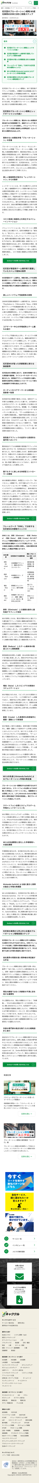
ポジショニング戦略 (24, 1425)
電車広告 (23, 1400)
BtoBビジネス (6, 1335)
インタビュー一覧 (18, 1245)
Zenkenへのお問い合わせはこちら (18, 261)
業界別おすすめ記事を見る (10, 1325)
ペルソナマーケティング (9, 1438)
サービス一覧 (17, 1239)
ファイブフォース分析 (8, 1415)
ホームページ (27, 1378)
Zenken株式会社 (22, 1473)
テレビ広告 (19, 1403)
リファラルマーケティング (10, 1373)
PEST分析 (14, 1412)
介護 (25, 1348)
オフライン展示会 (19, 1398)
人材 (21, 1340)
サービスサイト (22, 1380)
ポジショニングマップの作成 (12, 757)
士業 (10, 1345)
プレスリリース (6, 1386)
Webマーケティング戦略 (9, 1436)
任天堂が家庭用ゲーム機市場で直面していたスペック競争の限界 (20, 54)
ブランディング (15, 1423)
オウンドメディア (27, 1365)
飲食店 (13, 1350)
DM (19, 1395)
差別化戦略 (28, 1420)
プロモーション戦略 (16, 1428)
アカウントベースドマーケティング (12, 1443)
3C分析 (4, 1417)
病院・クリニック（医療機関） (11, 1348)
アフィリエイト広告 (8, 1375)
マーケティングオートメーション (12, 1383)
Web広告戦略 (25, 1436)
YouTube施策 (15, 1362)
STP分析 (26, 1423)
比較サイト (5, 1370)
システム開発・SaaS (20, 1335)
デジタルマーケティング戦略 (19, 1433)
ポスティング (6, 1398)
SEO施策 (4, 1360)
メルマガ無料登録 (18, 1251)
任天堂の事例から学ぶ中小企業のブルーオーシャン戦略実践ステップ (20, 78)
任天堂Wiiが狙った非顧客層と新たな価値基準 (21, 60)
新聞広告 (4, 1400)
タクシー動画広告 (7, 1403)
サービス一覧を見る (8, 1323)
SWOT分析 (22, 1415)
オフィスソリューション (9, 1340)
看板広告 (13, 1400)
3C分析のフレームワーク (15, 207)
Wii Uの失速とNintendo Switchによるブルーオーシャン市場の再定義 (20, 72)
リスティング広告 (27, 1373)
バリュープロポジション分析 (18, 1417)
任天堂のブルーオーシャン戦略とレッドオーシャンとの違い (20, 49)
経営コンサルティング (8, 1337)
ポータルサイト (25, 1367)
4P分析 (4, 1428)
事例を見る (21, 1323)
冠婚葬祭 (4, 1350)
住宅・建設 (26, 1342)
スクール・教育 (19, 1345)
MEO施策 (13, 1360)
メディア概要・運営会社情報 (10, 1455)
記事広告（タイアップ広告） (10, 1378)
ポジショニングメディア (9, 1367)
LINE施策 (5, 1362)
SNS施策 (22, 1360)
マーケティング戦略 (8, 1425)
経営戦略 (4, 1412)
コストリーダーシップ (15, 1420)
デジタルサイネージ (8, 1395)
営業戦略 (17, 1430)
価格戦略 (4, 1433)
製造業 (17, 1342)
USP (3, 1420)
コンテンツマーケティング (10, 1365)
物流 (3, 1345)
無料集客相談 (21, 1480)
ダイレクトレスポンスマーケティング (13, 1441)
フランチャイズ (6, 1342)
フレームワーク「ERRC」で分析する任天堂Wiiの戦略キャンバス (21, 66)
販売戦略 (26, 1430)
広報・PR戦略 (6, 1430)
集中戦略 (4, 1423)
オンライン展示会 (17, 1370)
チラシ (26, 1395)
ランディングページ (8, 1380)
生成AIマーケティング (8, 1446)
